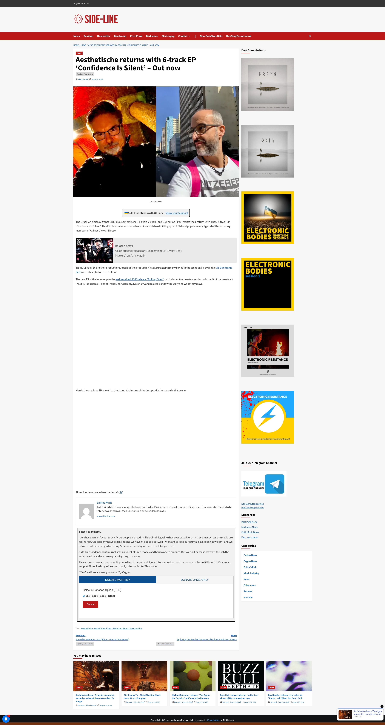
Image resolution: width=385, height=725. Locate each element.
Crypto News (250, 561)
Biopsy (109, 628)
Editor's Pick (250, 567)
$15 (102, 595)
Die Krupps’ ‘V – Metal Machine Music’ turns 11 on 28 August (142, 697)
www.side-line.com (106, 516)
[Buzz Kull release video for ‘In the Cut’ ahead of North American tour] (241, 676)
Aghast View (99, 628)
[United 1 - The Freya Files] (267, 84)
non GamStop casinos (252, 503)
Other (111, 595)
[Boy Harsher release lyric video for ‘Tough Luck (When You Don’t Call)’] (289, 676)
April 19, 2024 (97, 79)
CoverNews (213, 720)
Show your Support (176, 213)
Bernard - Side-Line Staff (87, 705)
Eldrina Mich (83, 79)
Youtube (248, 597)
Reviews (88, 36)
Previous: (102, 637)
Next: (207, 637)
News (76, 36)
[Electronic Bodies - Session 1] (267, 284)
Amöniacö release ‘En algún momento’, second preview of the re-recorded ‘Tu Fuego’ (95, 698)
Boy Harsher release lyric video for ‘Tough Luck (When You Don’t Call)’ (285, 697)
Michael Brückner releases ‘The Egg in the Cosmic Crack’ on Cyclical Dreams (191, 697)
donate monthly (117, 579)
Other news (250, 585)
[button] (310, 36)
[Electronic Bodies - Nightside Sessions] (267, 217)
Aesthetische (87, 628)
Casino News (250, 555)
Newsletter (103, 36)
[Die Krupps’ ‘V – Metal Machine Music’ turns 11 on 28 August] (144, 676)
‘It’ (121, 492)
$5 (87, 595)
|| (195, 36)
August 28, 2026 (106, 705)
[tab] (117, 579)
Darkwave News (249, 527)
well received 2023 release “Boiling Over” (140, 279)
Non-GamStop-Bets (211, 36)
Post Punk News (249, 521)
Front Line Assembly (132, 628)
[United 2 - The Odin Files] (267, 151)
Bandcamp (120, 36)
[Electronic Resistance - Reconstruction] (267, 351)
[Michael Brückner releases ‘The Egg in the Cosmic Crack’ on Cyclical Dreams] (193, 676)
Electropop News (249, 537)
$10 (94, 595)
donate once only (195, 579)
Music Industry (251, 573)
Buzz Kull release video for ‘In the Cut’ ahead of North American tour (239, 697)
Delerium (117, 628)
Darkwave (152, 36)
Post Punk (136, 36)
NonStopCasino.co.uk (238, 36)
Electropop (168, 36)
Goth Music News (250, 532)
